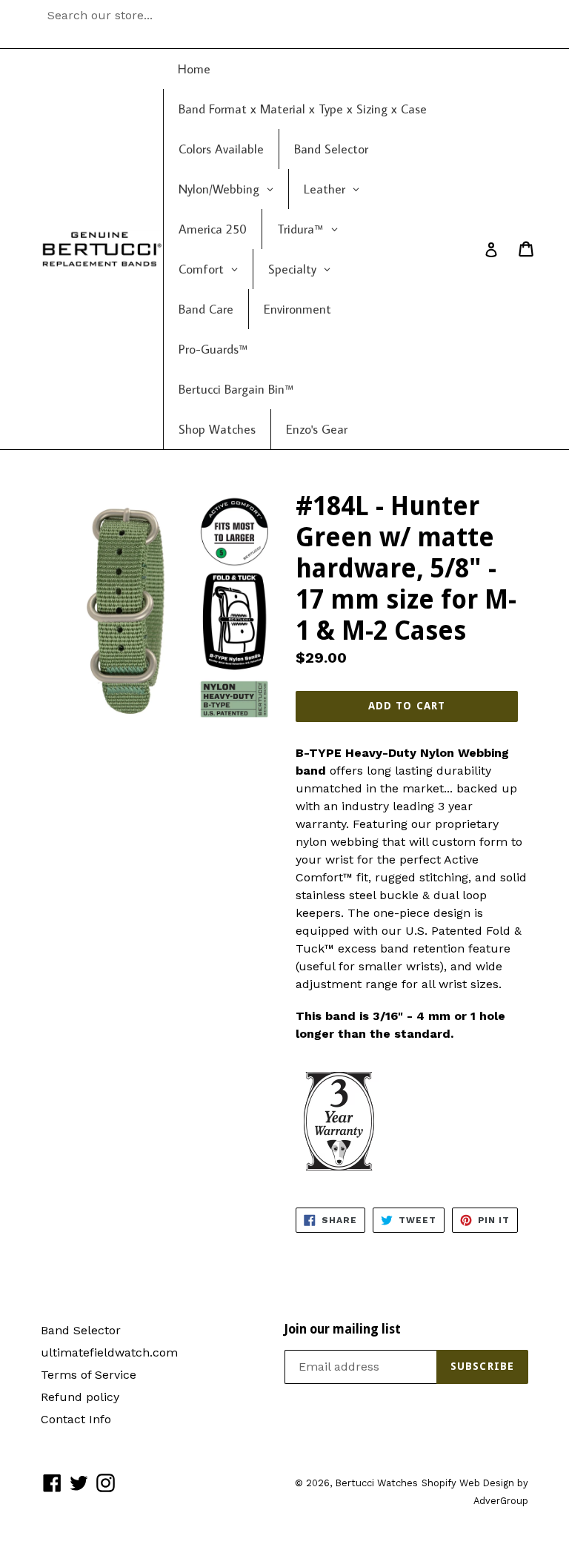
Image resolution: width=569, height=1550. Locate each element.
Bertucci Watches (376, 1482)
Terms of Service (88, 1375)
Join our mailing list (342, 1329)
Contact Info (76, 1419)
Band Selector (81, 1330)
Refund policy (80, 1397)
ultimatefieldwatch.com (109, 1352)
